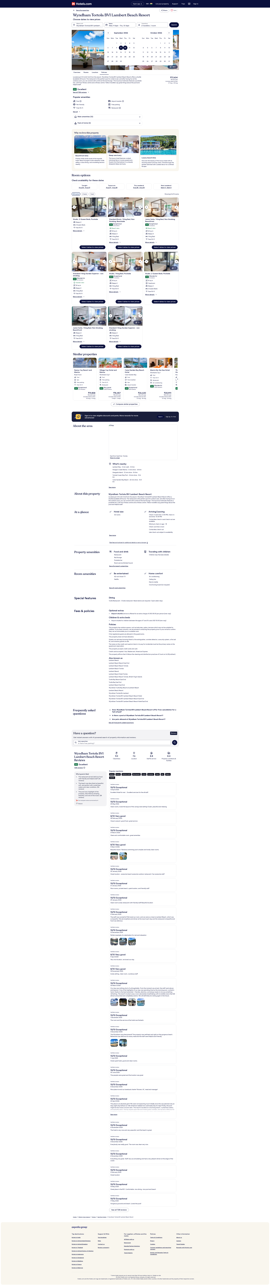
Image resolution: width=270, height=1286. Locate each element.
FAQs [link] (99, 1241)
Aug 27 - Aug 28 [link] (111, 188)
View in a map (115, 458)
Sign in (195, 4)
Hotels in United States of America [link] (82, 1251)
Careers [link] (178, 1241)
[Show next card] (177, 379)
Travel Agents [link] (128, 1253)
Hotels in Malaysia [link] (77, 1268)
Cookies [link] (152, 1244)
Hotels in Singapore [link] (78, 1257)
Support (175, 4)
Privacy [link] (152, 1241)
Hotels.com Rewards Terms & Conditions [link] (159, 1253)
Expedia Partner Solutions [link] (132, 1246)
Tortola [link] (94, 1217)
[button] (117, 43)
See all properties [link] (82, 10)
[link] (174, 10)
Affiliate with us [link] (129, 1239)
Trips (183, 4)
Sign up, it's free (171, 416)
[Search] (174, 742)
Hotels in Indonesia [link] (78, 1254)
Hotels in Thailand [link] (77, 1247)
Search (174, 25)
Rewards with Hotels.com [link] (184, 1247)
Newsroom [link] (127, 1242)
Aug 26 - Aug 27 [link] (84, 188)
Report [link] (80, 803)
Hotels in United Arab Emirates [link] (81, 1241)
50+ (174, 67)
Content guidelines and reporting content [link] (160, 1248)
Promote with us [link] (129, 1249)
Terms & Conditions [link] (156, 1237)
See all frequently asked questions (121, 723)
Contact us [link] (101, 1244)
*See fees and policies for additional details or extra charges (127, 542)
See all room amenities (117, 588)
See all (75, 112)
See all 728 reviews (80, 92)
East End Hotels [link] (102, 1217)
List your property (162, 4)
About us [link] (179, 1237)
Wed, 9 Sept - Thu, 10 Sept (119, 26)
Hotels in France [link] (77, 1264)
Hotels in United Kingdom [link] (80, 1244)
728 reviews (78, 768)
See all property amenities (118, 566)
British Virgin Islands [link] (84, 1217)
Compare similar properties (127, 404)
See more (112, 487)
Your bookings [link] (102, 1237)
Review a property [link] (103, 1247)
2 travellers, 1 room (148, 26)
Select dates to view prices (92, 247)
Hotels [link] (75, 1217)
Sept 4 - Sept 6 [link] (166, 188)
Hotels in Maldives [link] (77, 1261)
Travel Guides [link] (180, 1244)
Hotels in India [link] (76, 1237)
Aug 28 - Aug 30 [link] (139, 188)
